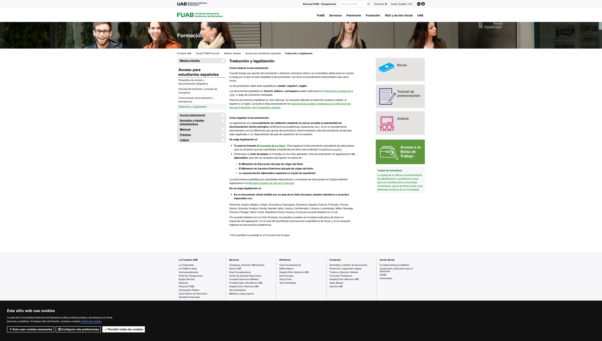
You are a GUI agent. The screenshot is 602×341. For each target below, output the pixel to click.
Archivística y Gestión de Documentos (348, 264)
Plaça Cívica (285, 279)
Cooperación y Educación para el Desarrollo (396, 270)
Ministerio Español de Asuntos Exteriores (271, 183)
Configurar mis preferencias (80, 329)
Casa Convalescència (240, 272)
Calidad (184, 140)
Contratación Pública (189, 290)
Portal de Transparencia (191, 275)
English (402, 3)
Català (394, 3)
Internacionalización (188, 272)
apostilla (336, 149)
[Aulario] (400, 123)
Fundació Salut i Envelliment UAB (245, 282)
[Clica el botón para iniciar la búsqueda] (368, 4)
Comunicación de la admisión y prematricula (195, 99)
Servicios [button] (335, 15)
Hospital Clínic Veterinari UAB (243, 286)
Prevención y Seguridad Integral (345, 268)
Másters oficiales (232, 53)
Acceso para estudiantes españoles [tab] (198, 72)
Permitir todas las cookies (125, 329)
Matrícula (185, 129)
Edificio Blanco (286, 268)
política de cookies (91, 321)
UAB (420, 15)
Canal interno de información (193, 293)
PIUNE (383, 274)
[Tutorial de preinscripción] (400, 96)
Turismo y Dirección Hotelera (344, 272)
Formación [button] (373, 15)
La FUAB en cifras (188, 268)
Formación (335, 259)
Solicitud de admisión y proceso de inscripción (197, 90)
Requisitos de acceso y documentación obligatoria (193, 81)
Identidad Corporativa (189, 297)
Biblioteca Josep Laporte (241, 293)
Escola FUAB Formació (207, 53)
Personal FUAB (311, 3)
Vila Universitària (237, 290)
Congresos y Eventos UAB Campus (246, 264)
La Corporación (186, 264)
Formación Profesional (341, 275)
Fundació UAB (184, 53)
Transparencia (328, 3)
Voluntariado (386, 278)
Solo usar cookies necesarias (32, 329)
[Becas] (400, 69)
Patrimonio (285, 259)
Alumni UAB (235, 268)
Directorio (379, 3)
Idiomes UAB (336, 286)
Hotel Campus (286, 275)
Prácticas (185, 134)
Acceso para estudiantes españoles (263, 53)
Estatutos (183, 282)
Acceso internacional (192, 115)
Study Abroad (336, 282)
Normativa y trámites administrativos (192, 122)
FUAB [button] (321, 15)
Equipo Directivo (187, 279)
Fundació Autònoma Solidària (244, 279)
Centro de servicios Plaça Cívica (245, 275)
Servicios (234, 259)
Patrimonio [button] (353, 15)
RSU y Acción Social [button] (399, 15)
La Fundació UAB (188, 259)
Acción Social (387, 259)
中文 (410, 3)
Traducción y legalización (192, 106)
